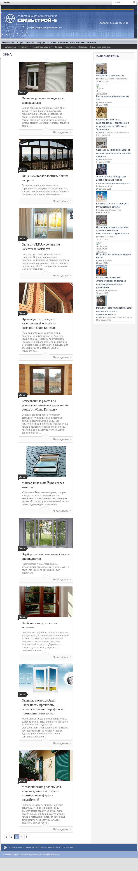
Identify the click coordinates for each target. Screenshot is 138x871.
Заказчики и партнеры (100, 47)
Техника (58, 47)
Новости (30, 42)
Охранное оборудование (116, 79)
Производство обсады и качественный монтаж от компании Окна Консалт (39, 323)
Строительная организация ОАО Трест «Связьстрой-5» (34, 847)
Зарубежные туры (113, 210)
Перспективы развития (41, 47)
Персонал (82, 47)
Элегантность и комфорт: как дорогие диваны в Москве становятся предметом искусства (113, 179)
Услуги (20, 42)
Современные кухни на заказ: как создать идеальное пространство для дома (113, 153)
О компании (8, 42)
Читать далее (61, 132)
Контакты (91, 42)
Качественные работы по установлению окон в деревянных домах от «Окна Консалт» (45, 405)
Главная (6, 2)
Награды (41, 42)
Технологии (70, 47)
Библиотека (10, 47)
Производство (77, 42)
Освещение (110, 237)
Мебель (108, 102)
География (23, 47)
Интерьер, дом (111, 290)
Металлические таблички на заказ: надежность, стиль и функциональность (114, 311)
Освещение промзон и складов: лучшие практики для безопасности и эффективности (112, 230)
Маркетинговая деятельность (118, 317)
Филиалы (63, 42)
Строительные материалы (117, 132)
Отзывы (52, 42)
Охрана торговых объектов (110, 75)
